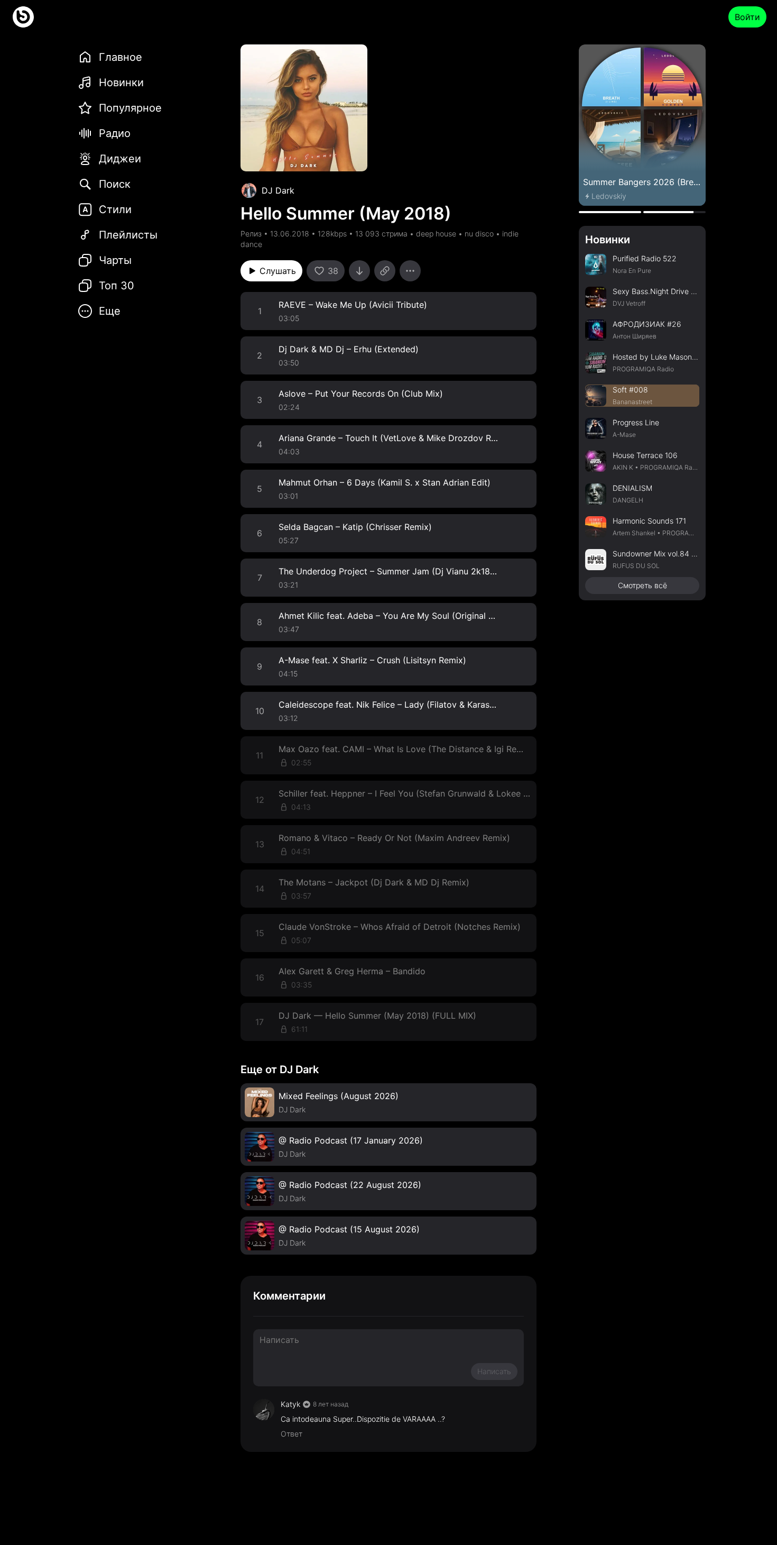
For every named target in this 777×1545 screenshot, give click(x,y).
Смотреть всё (642, 585)
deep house (436, 233)
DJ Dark (278, 190)
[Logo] (23, 17)
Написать (494, 1371)
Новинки (607, 239)
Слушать (278, 271)
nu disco (479, 233)
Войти (747, 17)
